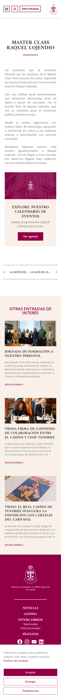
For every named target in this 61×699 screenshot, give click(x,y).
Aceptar (31, 672)
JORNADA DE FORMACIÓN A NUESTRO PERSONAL (29, 354)
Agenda (30, 614)
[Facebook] (19, 641)
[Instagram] (26, 641)
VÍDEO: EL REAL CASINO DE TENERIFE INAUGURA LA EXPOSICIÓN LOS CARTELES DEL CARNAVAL (29, 513)
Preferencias (30, 690)
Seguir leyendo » (14, 384)
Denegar (30, 681)
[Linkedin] (41, 641)
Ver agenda (30, 236)
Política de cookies (16, 660)
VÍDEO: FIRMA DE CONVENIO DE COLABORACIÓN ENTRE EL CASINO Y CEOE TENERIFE (30, 433)
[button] (7, 9)
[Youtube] (34, 641)
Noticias (30, 608)
